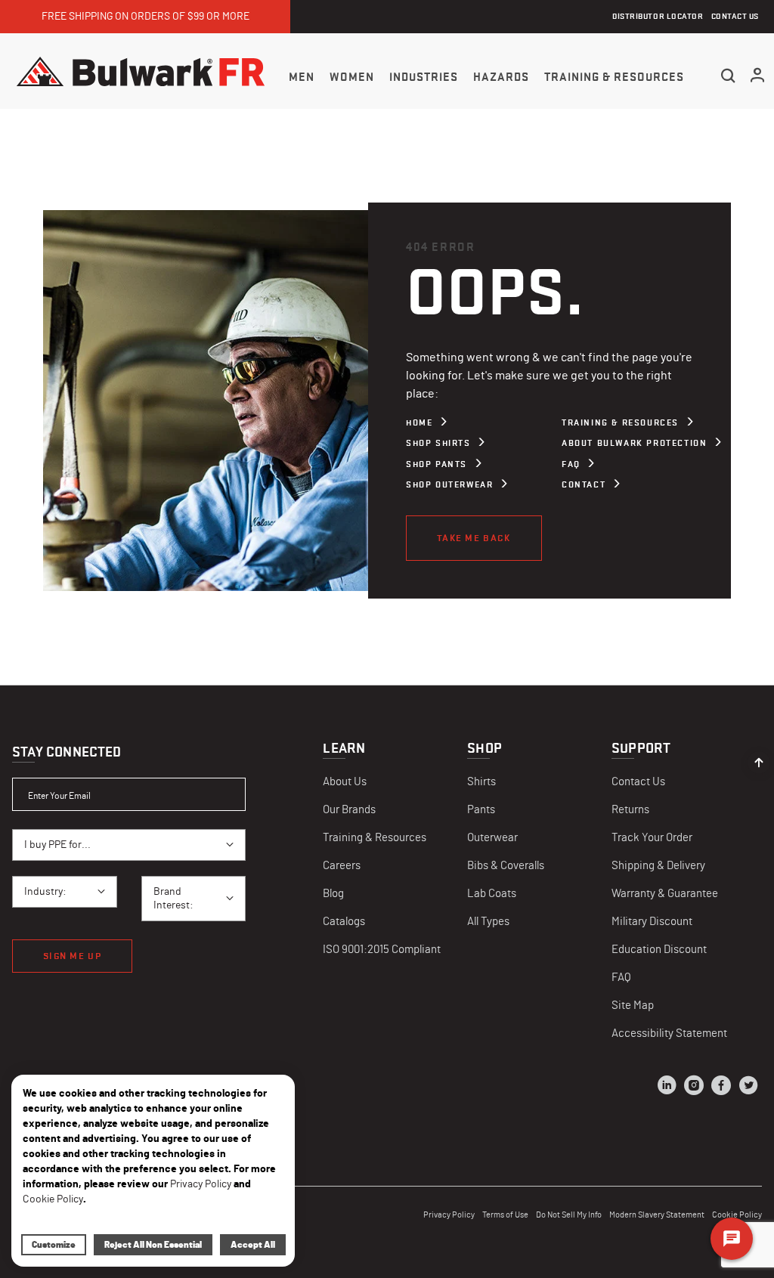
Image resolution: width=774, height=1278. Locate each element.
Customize (54, 1244)
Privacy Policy (449, 1215)
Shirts (481, 782)
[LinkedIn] (666, 1087)
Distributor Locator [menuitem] (657, 16)
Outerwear (492, 837)
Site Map (632, 1005)
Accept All (253, 1244)
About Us (345, 782)
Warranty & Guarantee (664, 893)
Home (419, 422)
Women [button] (352, 77)
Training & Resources (620, 422)
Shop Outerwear (449, 484)
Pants (481, 809)
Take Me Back (474, 537)
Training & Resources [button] (614, 77)
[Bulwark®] (140, 71)
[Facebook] (721, 1087)
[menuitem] (301, 77)
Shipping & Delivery (658, 865)
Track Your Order (651, 837)
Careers (342, 865)
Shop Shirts (438, 443)
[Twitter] (748, 1087)
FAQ (571, 464)
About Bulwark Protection (634, 443)
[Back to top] (759, 759)
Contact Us (638, 782)
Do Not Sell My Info (569, 1215)
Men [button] (301, 77)
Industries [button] (423, 77)
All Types (488, 921)
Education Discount (659, 949)
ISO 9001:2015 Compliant (382, 949)
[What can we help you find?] (728, 75)
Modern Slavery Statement (656, 1215)
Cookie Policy (53, 1199)
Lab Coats (491, 893)
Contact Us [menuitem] (735, 16)
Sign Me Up (72, 955)
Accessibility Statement (669, 1033)
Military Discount (651, 921)
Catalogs (344, 921)
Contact (583, 484)
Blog (333, 893)
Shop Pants (436, 464)
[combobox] (129, 845)
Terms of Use (505, 1215)
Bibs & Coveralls (505, 865)
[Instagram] (694, 1087)
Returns (630, 809)
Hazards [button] (501, 77)
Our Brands (349, 809)
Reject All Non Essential (153, 1244)
